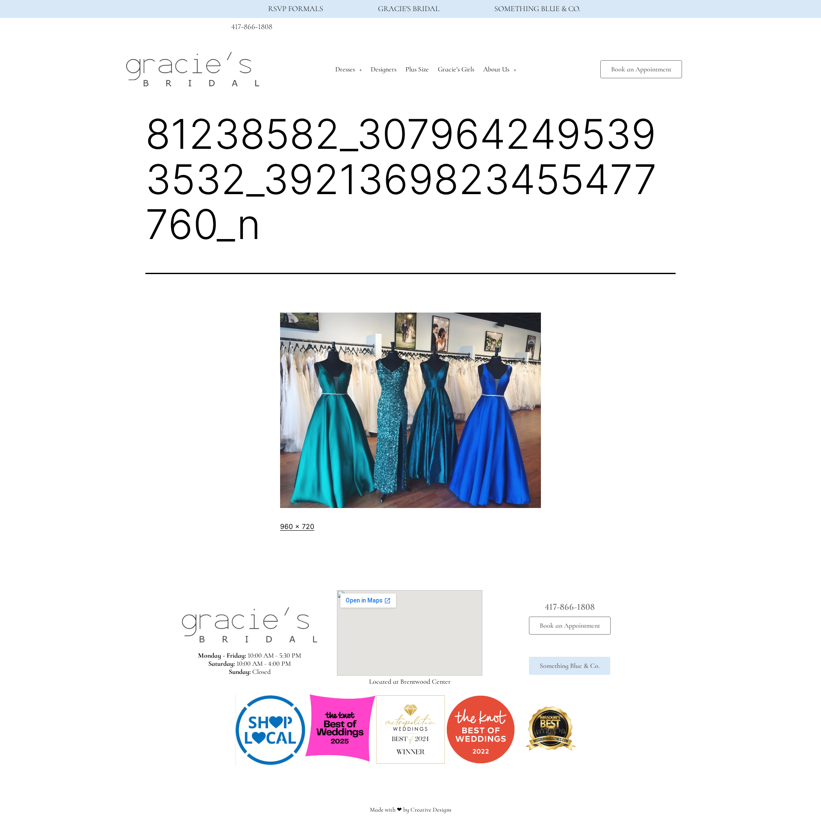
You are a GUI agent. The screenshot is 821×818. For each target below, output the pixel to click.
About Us (496, 69)
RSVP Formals (295, 8)
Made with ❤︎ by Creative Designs (411, 809)
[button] (226, 730)
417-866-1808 (251, 26)
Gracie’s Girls (456, 69)
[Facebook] (555, 29)
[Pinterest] (587, 29)
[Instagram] (571, 29)
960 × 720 (297, 526)
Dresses (345, 69)
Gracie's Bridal (409, 8)
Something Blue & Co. (537, 8)
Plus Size (417, 69)
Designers (383, 69)
